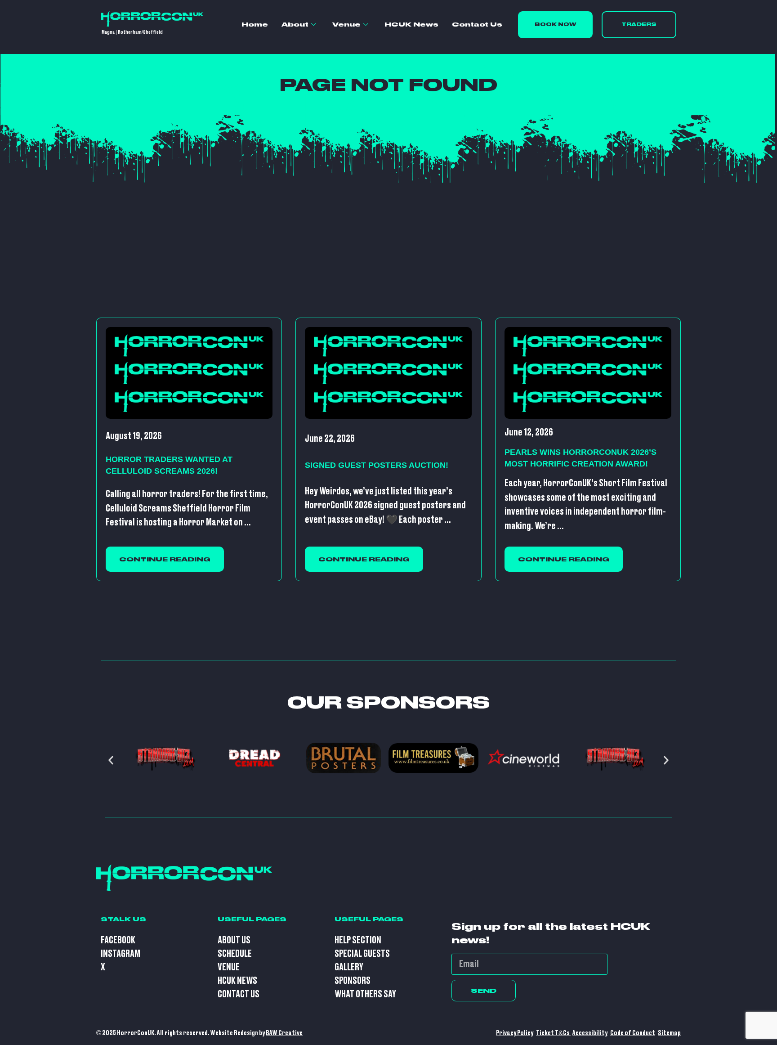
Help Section (358, 940)
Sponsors (353, 981)
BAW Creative (284, 1033)
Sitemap (669, 1033)
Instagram (120, 954)
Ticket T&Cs (553, 1033)
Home (254, 24)
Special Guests (362, 954)
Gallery (349, 967)
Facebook (118, 940)
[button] (110, 760)
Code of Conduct (632, 1033)
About (294, 24)
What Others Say (365, 994)
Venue (346, 24)
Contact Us (477, 24)
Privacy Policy (514, 1033)
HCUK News (411, 24)
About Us (234, 940)
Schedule (235, 954)
